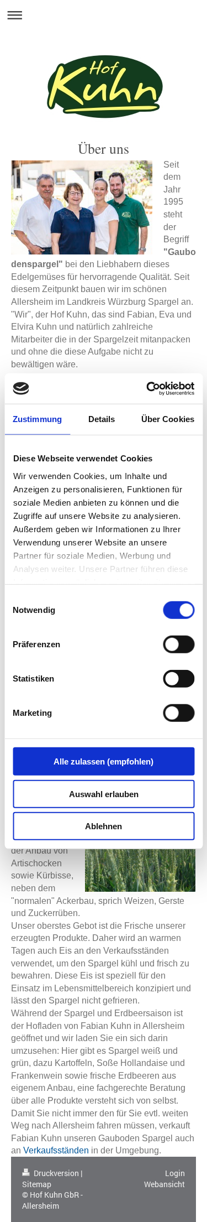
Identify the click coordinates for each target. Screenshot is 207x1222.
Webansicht (164, 1184)
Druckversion (56, 1173)
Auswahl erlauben (104, 793)
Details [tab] (101, 419)
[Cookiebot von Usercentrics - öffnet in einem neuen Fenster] (147, 388)
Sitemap (36, 1184)
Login (175, 1173)
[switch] (178, 644)
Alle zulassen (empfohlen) (103, 761)
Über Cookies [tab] (167, 419)
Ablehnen (103, 826)
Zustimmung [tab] (37, 419)
